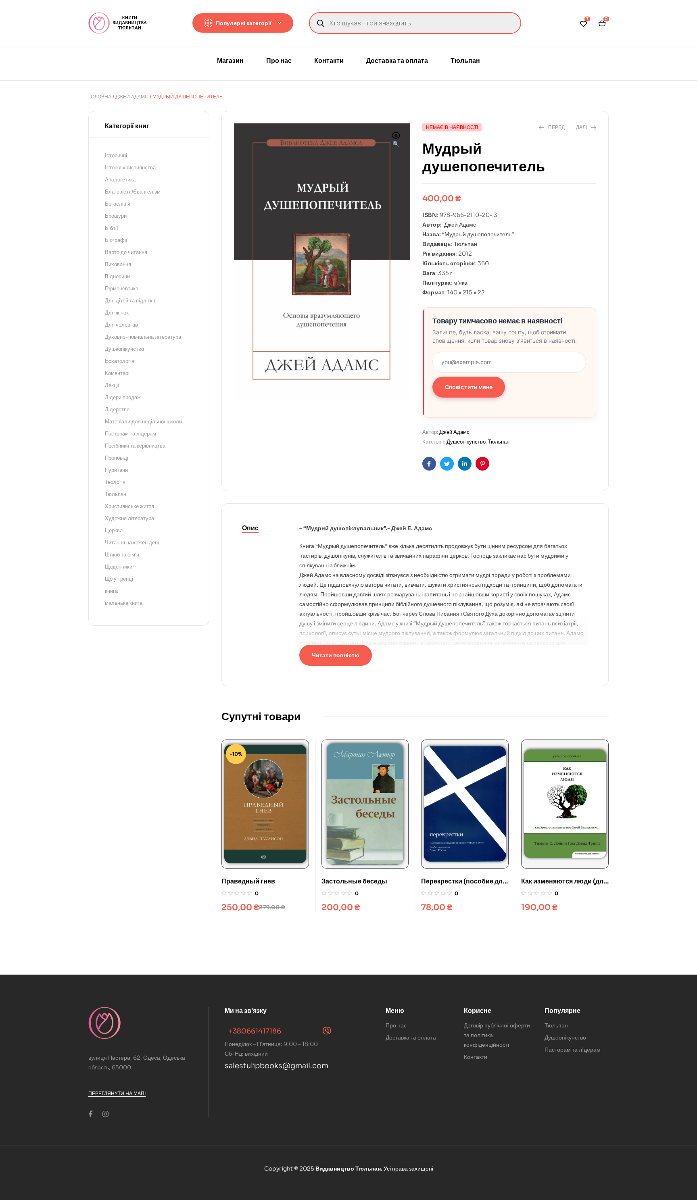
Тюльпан (498, 441)
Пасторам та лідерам (130, 433)
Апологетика (120, 179)
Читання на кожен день (133, 542)
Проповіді (116, 457)
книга (111, 591)
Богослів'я (117, 203)
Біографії (116, 240)
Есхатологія (119, 361)
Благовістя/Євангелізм (133, 191)
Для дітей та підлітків (131, 300)
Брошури (116, 215)
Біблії (111, 228)
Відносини (117, 276)
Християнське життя (129, 506)
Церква (114, 530)
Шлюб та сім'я (122, 554)
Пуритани (116, 470)
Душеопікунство (466, 441)
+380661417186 (255, 1031)
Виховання (118, 264)
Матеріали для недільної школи (143, 421)
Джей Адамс (131, 97)
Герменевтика (121, 288)
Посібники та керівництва (135, 445)
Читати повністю (335, 655)
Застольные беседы (354, 881)
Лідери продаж (123, 397)
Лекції (112, 385)
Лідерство (117, 409)
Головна (99, 97)
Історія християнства (130, 167)
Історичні (116, 155)
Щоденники (118, 566)
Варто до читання (126, 252)
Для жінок (117, 312)
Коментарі (117, 373)
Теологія (115, 482)
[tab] (250, 528)
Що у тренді (119, 578)
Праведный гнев (248, 881)
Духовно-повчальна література (143, 336)
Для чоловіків (121, 324)
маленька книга (123, 603)
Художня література (129, 518)
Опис (250, 528)
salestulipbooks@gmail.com (276, 1065)
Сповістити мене (469, 386)
